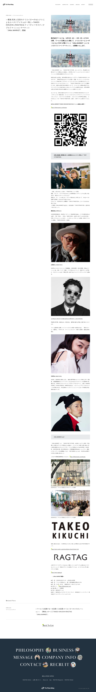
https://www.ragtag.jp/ (56, 572)
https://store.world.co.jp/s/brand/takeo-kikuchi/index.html (65, 549)
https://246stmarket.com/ (65, 586)
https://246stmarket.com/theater (59, 107)
